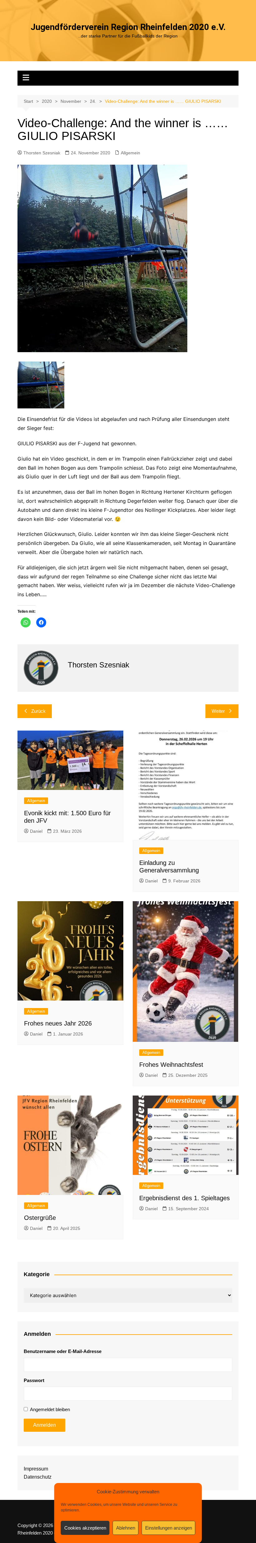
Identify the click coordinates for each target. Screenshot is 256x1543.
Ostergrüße (40, 1217)
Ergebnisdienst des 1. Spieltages (184, 1198)
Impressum (36, 1468)
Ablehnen (125, 1528)
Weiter (218, 711)
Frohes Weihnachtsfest (171, 1064)
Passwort (34, 1380)
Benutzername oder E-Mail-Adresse (62, 1351)
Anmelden (44, 1425)
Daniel (36, 831)
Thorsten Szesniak (41, 152)
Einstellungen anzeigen (168, 1528)
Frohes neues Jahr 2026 (58, 1023)
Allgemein (130, 152)
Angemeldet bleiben (50, 1409)
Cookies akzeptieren (85, 1528)
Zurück (38, 711)
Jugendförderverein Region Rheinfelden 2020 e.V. (128, 27)
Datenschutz (38, 1477)
